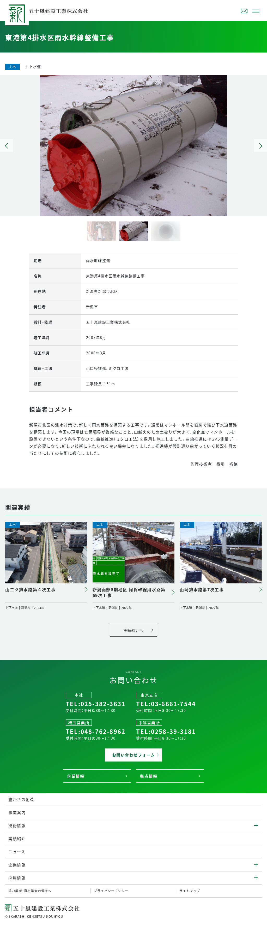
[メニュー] (256, 10)
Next (260, 145)
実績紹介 (17, 838)
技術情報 (17, 825)
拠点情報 (148, 776)
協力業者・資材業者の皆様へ (30, 890)
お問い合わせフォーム (244, 11)
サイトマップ (189, 890)
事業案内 (17, 812)
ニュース (16, 851)
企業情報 (75, 776)
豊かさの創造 (21, 799)
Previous (6, 145)
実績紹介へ (134, 630)
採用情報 (17, 877)
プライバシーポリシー (111, 890)
